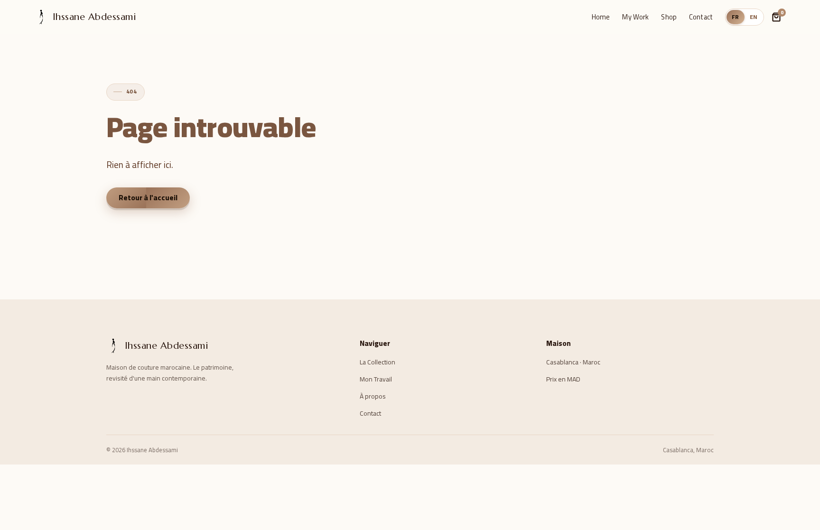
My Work (635, 16)
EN (754, 16)
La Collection (377, 362)
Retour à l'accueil (148, 198)
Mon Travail (376, 379)
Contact (701, 16)
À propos (373, 396)
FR (735, 16)
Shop (669, 16)
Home (601, 16)
